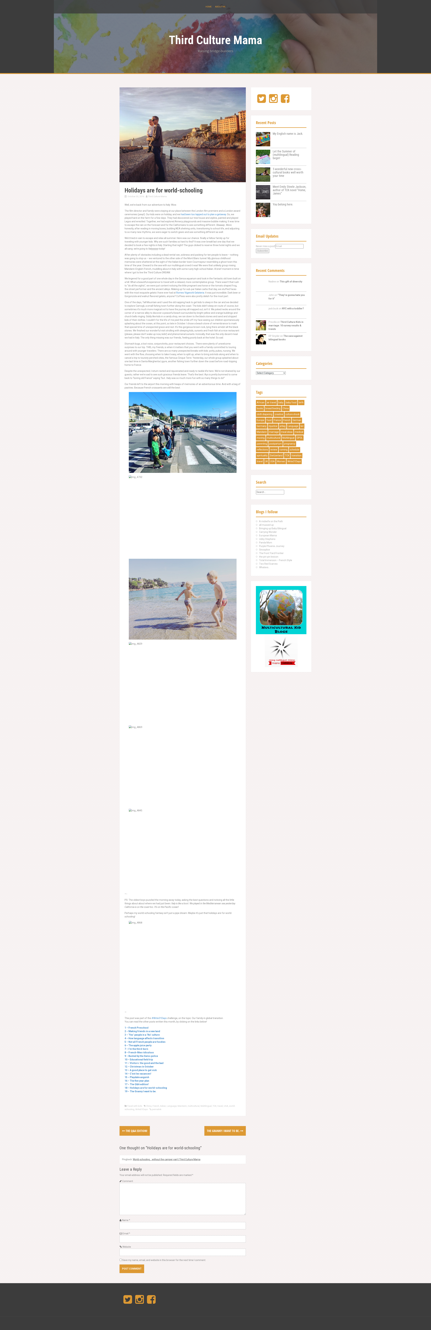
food (269, 420)
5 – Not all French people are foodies (145, 1042)
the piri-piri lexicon (268, 556)
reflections (262, 449)
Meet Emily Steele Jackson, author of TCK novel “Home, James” (289, 190)
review (273, 449)
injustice (273, 426)
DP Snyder (274, 336)
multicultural (194, 1106)
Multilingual (206, 1106)
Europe (260, 420)
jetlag (283, 426)
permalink (156, 1109)
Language (172, 1106)
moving (261, 437)
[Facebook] (285, 101)
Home (209, 6)
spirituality (262, 455)
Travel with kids (134, 1106)
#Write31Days (159, 1018)
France (277, 420)
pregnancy (289, 443)
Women (281, 461)
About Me (220, 6)
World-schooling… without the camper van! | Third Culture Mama (166, 1159)
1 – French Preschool (136, 1027)
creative (279, 414)
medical (299, 432)
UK (266, 461)
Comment (127, 1181)
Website (126, 1246)
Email (126, 1233)
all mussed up (266, 525)
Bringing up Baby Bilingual (272, 528)
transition (296, 455)
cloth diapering (264, 414)
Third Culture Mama (215, 40)
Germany (262, 426)
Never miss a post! (265, 246)
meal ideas (287, 432)
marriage (274, 432)
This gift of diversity (291, 281)
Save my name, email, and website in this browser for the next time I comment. (164, 1260)
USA (226, 1106)
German (297, 420)
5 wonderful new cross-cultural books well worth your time (288, 172)
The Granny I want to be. (223, 1131)
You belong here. (283, 204)
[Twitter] (261, 101)
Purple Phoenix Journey (271, 546)
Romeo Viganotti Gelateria (190, 292)
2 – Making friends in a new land (142, 1031)
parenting (262, 443)
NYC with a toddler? (293, 308)
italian (163, 1106)
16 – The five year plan (137, 1080)
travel (220, 1106)
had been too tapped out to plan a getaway (203, 214)
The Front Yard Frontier (271, 553)
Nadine (272, 281)
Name (126, 1220)
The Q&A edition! (136, 1131)
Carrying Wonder (268, 532)
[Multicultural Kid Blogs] (281, 610)
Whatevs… (264, 567)
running (283, 449)
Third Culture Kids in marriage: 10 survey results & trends (286, 325)
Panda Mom (265, 542)
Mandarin (182, 1106)
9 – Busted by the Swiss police (141, 1056)
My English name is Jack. (288, 133)
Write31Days (141, 1109)
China (149, 1106)
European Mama (268, 535)
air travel (271, 402)
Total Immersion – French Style (275, 560)
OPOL (300, 437)
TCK (215, 1106)
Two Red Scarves (268, 563)
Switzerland (276, 455)
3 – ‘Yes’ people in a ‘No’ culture (142, 1034)
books (260, 408)
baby (281, 402)
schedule (294, 449)
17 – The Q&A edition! (137, 1084)
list (302, 426)
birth (301, 402)
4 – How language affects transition (144, 1038)
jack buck (273, 308)
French (156, 1106)
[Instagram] (273, 101)
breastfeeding (272, 408)
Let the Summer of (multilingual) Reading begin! (286, 155)
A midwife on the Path (271, 521)
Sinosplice (264, 549)
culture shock (292, 414)
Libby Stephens (267, 539)
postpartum (275, 443)
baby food (291, 402)
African (261, 402)
